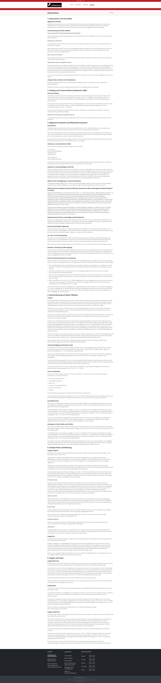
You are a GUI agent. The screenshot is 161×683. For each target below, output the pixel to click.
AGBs (92, 679)
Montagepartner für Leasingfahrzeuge (69, 668)
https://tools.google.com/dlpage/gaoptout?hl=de (81, 511)
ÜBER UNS (85, 4)
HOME (71, 4)
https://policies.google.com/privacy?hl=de (63, 582)
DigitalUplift (83, 681)
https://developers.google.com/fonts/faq (86, 580)
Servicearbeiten (68, 655)
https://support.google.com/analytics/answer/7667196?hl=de (72, 533)
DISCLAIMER (80, 679)
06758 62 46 (54, 663)
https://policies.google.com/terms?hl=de (101, 643)
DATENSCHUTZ (87, 679)
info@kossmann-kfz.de (56, 667)
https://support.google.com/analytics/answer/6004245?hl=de (61, 516)
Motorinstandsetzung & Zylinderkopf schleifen (70, 663)
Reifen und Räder (68, 658)
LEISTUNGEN (78, 4)
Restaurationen (68, 660)
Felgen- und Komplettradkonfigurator (70, 672)
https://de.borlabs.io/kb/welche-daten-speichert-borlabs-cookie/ (74, 363)
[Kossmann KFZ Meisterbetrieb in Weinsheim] (54, 5)
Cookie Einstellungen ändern (80, 677)
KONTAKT (92, 4)
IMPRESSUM (75, 679)
